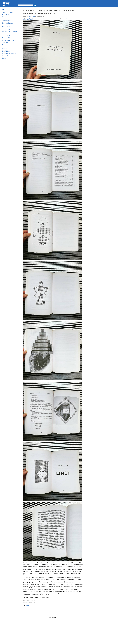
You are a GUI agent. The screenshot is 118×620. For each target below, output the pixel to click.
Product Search (7, 23)
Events (4, 49)
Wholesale (6, 14)
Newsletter (6, 56)
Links (4, 58)
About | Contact (7, 12)
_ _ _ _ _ (5, 60)
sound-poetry (73, 18)
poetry (29, 16)
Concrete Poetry (39, 18)
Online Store (6, 21)
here (27, 605)
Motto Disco (6, 45)
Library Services (8, 17)
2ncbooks (5, 42)
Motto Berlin (6, 27)
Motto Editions (7, 38)
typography (30, 19)
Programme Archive (9, 53)
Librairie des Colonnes (10, 31)
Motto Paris (6, 29)
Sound (33, 16)
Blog (4, 10)
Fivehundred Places (9, 40)
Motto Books (6, 35)
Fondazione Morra (48, 18)
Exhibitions (6, 51)
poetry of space (65, 18)
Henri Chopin (57, 18)
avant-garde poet (30, 18)
